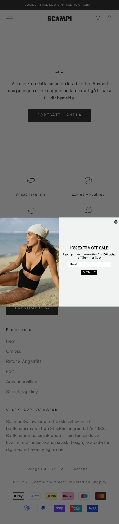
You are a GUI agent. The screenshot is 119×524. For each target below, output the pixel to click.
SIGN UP (89, 272)
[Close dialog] (115, 222)
